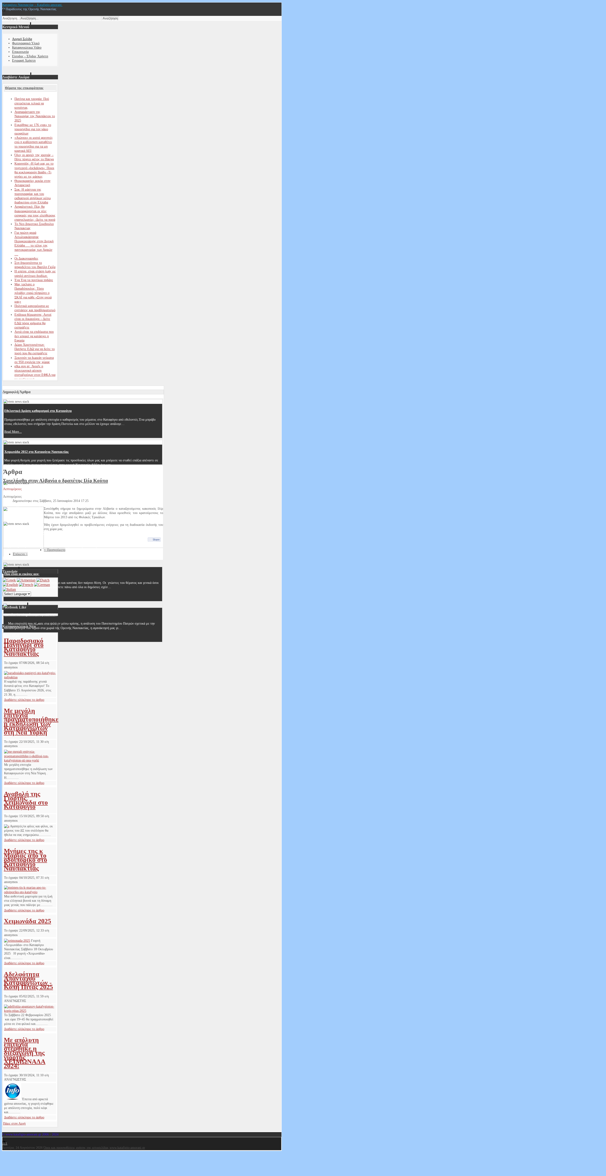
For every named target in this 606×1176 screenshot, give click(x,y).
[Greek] (9, 580)
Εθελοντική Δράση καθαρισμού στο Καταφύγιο (38, 411)
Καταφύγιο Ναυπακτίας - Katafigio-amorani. (32, 5)
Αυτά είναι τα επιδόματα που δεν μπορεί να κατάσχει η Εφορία (34, 336)
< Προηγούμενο (54, 550)
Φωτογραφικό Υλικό (26, 43)
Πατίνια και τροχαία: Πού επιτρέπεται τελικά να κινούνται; (31, 103)
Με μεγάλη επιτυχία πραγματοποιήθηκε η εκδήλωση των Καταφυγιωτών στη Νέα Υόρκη (31, 721)
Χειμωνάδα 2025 (27, 921)
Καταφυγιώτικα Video (26, 47)
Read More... (13, 431)
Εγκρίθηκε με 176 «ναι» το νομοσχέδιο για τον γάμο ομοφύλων (32, 129)
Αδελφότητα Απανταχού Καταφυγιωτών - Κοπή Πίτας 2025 (28, 980)
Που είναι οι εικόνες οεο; (21, 574)
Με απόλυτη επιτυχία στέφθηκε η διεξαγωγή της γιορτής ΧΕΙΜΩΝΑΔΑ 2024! (24, 1052)
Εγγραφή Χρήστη (24, 60)
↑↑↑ (4, 1143)
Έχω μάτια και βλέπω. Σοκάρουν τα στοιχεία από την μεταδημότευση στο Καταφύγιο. (65, 533)
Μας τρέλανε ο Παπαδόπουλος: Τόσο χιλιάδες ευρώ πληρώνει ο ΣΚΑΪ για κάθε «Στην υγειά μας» (33, 293)
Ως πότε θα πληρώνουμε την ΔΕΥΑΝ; (30, 615)
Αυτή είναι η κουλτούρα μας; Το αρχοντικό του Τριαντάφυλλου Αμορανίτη (57, 492)
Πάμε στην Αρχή (14, 1123)
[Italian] (9, 589)
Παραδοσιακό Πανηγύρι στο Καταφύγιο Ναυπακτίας (24, 647)
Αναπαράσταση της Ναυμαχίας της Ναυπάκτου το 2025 (34, 116)
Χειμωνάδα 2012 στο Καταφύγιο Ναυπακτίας (36, 452)
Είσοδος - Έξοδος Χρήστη (30, 56)
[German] (42, 584)
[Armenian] (26, 580)
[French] (26, 584)
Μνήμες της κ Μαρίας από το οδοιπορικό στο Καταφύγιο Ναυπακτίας (25, 859)
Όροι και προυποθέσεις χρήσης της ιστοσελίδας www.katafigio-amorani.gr (94, 1147)
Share (156, 539)
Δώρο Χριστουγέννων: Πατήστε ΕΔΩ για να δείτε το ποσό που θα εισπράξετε (34, 349)
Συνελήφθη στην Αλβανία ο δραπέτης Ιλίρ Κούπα (55, 480)
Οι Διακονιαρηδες (26, 258)
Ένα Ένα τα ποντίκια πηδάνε (33, 280)
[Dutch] (42, 580)
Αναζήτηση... (11, 18)
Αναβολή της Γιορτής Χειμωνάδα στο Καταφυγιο (26, 800)
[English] (10, 584)
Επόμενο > (20, 554)
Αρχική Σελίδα (22, 39)
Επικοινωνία (20, 52)
